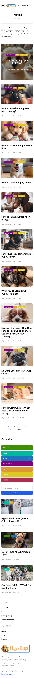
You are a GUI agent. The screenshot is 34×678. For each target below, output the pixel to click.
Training (24, 54)
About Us (4, 608)
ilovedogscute (6, 674)
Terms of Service (7, 620)
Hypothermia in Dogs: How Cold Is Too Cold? (15, 520)
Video (17, 480)
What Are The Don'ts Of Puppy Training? (13, 292)
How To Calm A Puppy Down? (16, 182)
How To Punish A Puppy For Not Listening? (15, 110)
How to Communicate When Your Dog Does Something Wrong (15, 410)
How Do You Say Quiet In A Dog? (17, 62)
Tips (17, 54)
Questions (10, 54)
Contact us (5, 612)
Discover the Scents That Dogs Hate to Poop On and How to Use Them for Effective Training (16, 332)
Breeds (17, 447)
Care (17, 453)
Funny (17, 458)
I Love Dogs (11, 69)
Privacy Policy (6, 616)
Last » (20, 429)
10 (25, 426)
